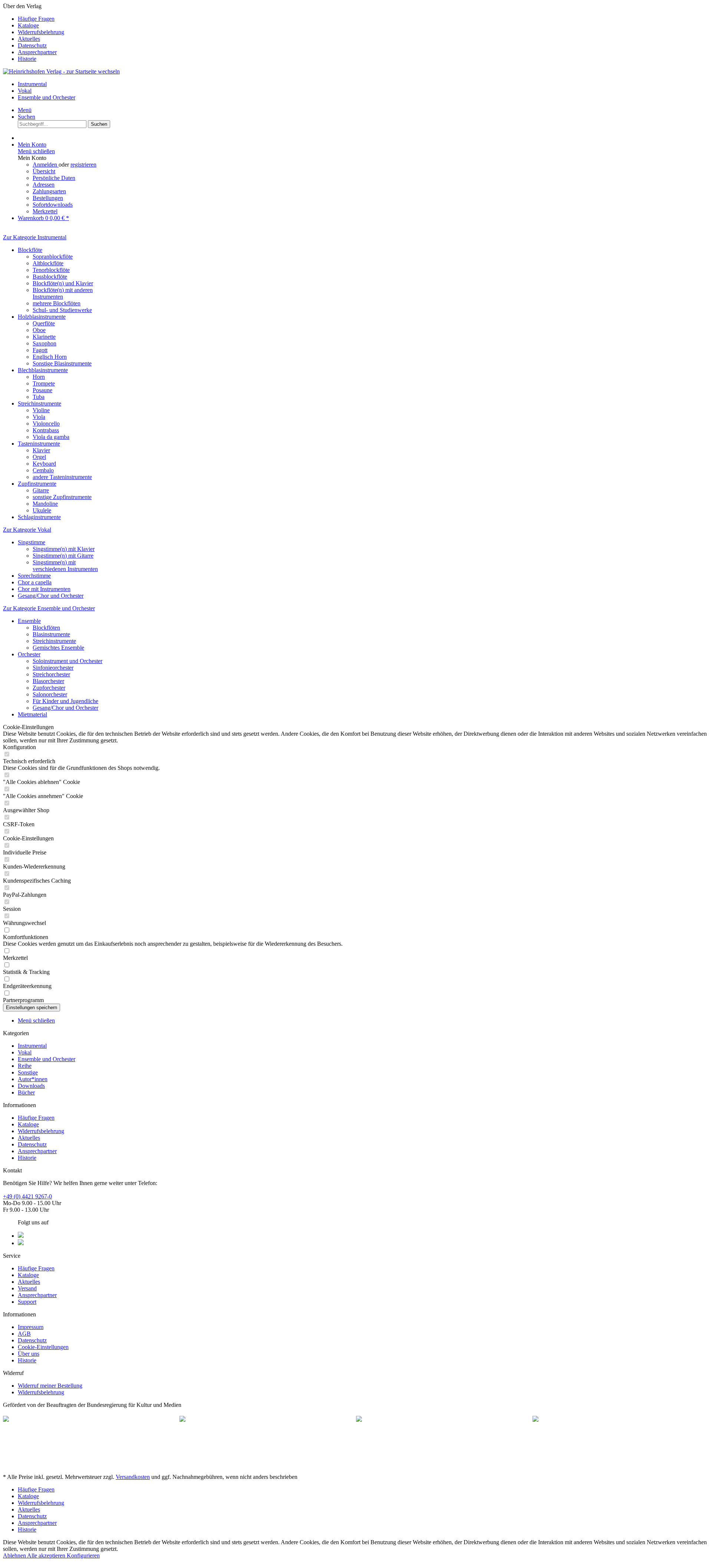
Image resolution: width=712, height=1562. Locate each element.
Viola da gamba (51, 437)
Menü (25, 110)
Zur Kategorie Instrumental (34, 237)
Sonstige (28, 1072)
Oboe (39, 330)
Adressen (44, 184)
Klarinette (44, 337)
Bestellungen (48, 198)
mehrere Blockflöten (56, 303)
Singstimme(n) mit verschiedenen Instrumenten (65, 565)
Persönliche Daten (54, 178)
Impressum (30, 1327)
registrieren (83, 164)
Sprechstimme (34, 575)
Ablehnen (15, 1555)
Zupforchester (49, 688)
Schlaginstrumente (39, 517)
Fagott (40, 350)
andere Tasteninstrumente (62, 477)
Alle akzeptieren (47, 1555)
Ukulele (42, 510)
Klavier (41, 450)
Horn (39, 377)
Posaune (42, 390)
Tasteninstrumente (39, 443)
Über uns (28, 1354)
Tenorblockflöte (51, 270)
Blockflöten (46, 627)
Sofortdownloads (53, 204)
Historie (27, 59)
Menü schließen (36, 151)
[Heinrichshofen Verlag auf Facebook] (21, 1236)
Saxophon (44, 343)
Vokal (25, 1052)
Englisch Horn (50, 357)
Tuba (38, 397)
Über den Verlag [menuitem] (33, 32)
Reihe (25, 1066)
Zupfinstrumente (37, 483)
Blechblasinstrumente (43, 370)
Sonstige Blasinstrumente (62, 363)
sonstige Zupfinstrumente (62, 497)
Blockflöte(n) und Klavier (63, 283)
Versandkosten (133, 1477)
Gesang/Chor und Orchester (50, 596)
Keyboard (44, 463)
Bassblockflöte (50, 276)
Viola (39, 417)
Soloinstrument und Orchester (67, 661)
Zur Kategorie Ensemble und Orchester (49, 608)
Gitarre (41, 490)
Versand (27, 1288)
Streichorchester (51, 674)
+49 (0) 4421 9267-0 (27, 1196)
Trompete (44, 383)
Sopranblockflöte (53, 256)
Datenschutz (32, 45)
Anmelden (46, 164)
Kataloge (28, 25)
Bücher (26, 1092)
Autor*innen (32, 1079)
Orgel (39, 457)
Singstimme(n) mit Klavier (64, 549)
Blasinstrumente (51, 634)
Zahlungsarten (49, 191)
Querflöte (44, 323)
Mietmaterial (32, 714)
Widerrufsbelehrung (41, 32)
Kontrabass (46, 430)
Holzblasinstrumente (42, 317)
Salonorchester (50, 694)
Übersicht (44, 171)
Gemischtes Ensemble (58, 647)
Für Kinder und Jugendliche (65, 701)
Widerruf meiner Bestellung (50, 1385)
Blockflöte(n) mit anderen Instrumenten (63, 293)
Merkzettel (45, 211)
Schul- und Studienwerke (62, 310)
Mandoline (45, 504)
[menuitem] (363, 19)
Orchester (29, 654)
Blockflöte (30, 250)
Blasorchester (48, 681)
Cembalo (43, 470)
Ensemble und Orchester (46, 1059)
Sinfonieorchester (53, 667)
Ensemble (29, 621)
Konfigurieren (83, 1555)
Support (27, 1302)
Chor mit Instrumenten (44, 589)
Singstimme (31, 542)
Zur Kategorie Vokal (27, 529)
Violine (41, 410)
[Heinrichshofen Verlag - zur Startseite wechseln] (61, 71)
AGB (24, 1333)
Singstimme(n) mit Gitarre (63, 555)
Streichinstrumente (39, 403)
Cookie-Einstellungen (43, 1347)
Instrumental (32, 1046)
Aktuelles (29, 39)
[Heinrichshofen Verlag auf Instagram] (21, 1243)
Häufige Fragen (36, 19)
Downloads (31, 1086)
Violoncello (46, 423)
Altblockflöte (48, 263)
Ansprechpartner (37, 52)
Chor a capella (35, 582)
